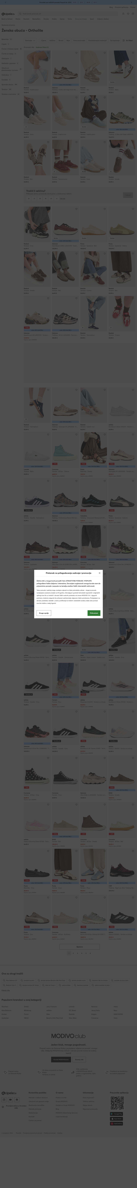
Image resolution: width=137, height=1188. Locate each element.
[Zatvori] (99, 573)
